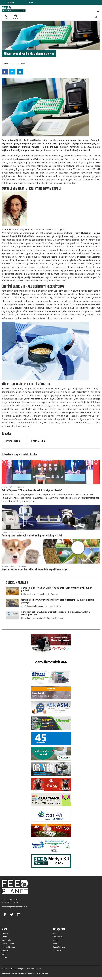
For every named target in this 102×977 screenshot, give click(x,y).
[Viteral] (51, 722)
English (11, 2)
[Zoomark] (51, 799)
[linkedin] (18, 916)
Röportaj (56, 943)
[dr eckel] (51, 753)
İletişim (4, 957)
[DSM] (51, 661)
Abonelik (5, 950)
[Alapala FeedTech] (51, 643)
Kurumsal (5, 933)
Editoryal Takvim (8, 947)
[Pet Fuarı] (51, 784)
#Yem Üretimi (38, 440)
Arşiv (3, 954)
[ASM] (51, 707)
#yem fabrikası (14, 440)
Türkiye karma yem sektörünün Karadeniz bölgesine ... (43, 618)
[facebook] (5, 916)
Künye (4, 936)
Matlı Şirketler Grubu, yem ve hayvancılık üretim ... (41, 606)
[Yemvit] (51, 814)
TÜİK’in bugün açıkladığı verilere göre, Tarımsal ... (40, 594)
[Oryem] (51, 768)
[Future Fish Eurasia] (51, 845)
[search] (95, 16)
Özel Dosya (57, 936)
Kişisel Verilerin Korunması (23, 973)
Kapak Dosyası (59, 947)
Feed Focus (57, 950)
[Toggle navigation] (97, 10)
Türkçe (30, 2)
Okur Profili (6, 940)
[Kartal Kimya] (51, 692)
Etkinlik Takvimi (8, 943)
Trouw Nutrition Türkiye (16, 146)
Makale (56, 940)
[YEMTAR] (51, 676)
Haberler (56, 933)
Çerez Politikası (42, 973)
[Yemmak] (51, 738)
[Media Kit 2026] (51, 860)
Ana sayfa (6, 973)
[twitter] (11, 916)
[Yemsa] (51, 830)
